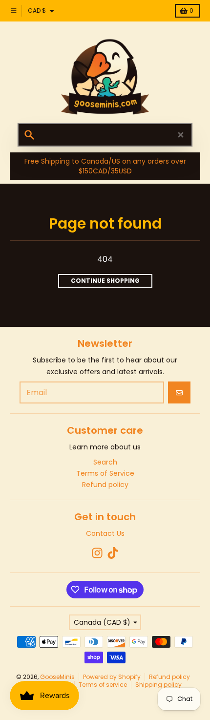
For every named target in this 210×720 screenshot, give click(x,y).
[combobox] (105, 135)
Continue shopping (105, 280)
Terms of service (103, 684)
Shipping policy (158, 684)
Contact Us (105, 533)
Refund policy (169, 677)
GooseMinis (57, 677)
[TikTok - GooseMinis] (113, 553)
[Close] (181, 135)
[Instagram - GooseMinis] (97, 553)
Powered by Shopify (112, 677)
